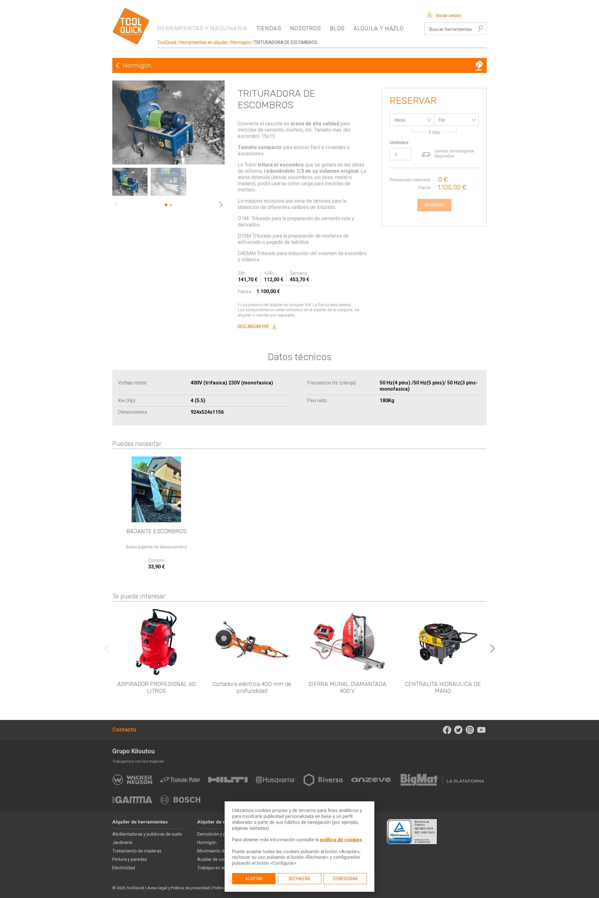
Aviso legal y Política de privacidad (178, 888)
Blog (337, 28)
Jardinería (122, 842)
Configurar (345, 878)
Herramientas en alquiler (204, 42)
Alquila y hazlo (378, 28)
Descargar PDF (253, 326)
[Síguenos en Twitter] (458, 730)
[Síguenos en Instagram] (470, 730)
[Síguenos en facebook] (447, 730)
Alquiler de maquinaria (222, 822)
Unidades (399, 142)
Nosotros (305, 28)
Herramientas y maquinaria (202, 28)
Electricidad (123, 867)
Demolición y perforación (221, 834)
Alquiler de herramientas (140, 822)
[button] (492, 648)
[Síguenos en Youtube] (481, 730)
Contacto (124, 730)
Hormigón (241, 42)
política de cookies (341, 839)
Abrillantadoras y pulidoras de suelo (147, 834)
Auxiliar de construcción (220, 859)
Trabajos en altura (215, 867)
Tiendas (268, 28)
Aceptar (254, 878)
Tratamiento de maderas (137, 850)
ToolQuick (167, 42)
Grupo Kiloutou (133, 751)
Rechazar (299, 878)
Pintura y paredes (129, 859)
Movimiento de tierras (218, 850)
